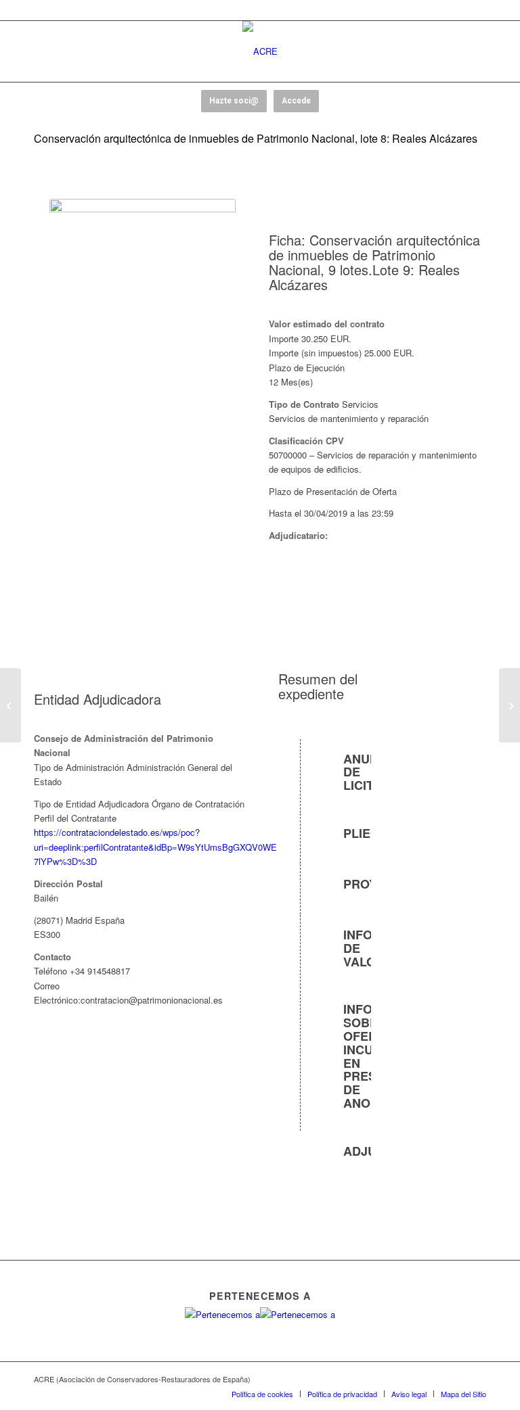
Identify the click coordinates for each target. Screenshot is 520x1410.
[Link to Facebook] (395, 1379)
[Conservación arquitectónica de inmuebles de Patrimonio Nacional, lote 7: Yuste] (10, 705)
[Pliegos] (301, 834)
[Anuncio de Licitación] (301, 760)
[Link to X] (415, 1379)
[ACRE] (260, 51)
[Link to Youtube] (435, 1379)
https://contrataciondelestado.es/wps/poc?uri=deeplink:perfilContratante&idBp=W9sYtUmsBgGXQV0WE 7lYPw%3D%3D (155, 847)
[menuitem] (262, 1393)
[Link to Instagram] (456, 1379)
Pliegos (370, 833)
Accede (296, 100)
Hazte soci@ (234, 100)
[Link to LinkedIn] (476, 1379)
